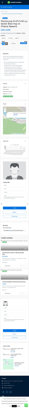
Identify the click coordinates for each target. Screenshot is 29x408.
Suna (15, 212)
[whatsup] (6, 392)
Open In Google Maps (8, 96)
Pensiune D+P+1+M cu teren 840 (20, 113)
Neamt (19, 33)
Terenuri (6, 11)
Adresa (5, 83)
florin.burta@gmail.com (9, 385)
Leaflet (13, 133)
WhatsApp (14, 216)
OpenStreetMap (18, 133)
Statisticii (5, 141)
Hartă (4, 104)
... (16, 287)
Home (2, 11)
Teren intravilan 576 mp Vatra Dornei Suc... (14, 282)
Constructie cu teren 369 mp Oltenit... (19, 363)
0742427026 (7, 383)
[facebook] (3, 392)
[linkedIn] (10, 392)
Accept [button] (14, 406)
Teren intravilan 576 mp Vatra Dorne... (16, 354)
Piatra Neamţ (9, 91)
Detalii (18, 406)
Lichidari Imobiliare (8, 387)
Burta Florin (7, 265)
